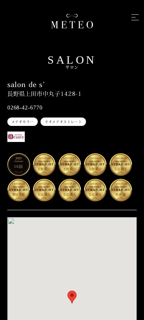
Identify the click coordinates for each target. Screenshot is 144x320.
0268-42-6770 (25, 108)
